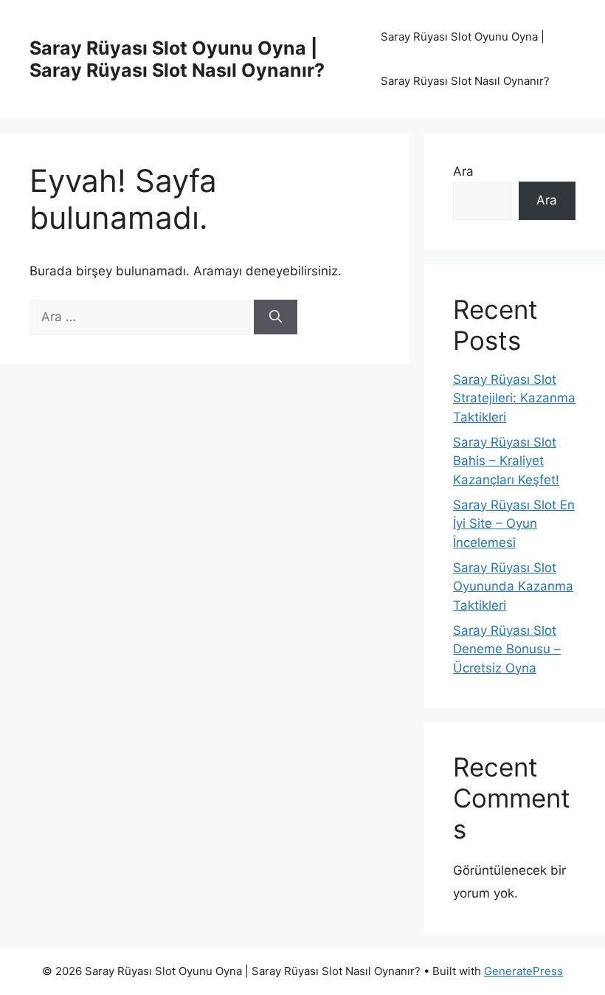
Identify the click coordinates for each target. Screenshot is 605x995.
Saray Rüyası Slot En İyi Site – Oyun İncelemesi (514, 524)
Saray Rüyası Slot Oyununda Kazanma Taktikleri (513, 586)
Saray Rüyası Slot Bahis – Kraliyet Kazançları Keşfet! (506, 461)
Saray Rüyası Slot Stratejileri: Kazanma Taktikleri (514, 398)
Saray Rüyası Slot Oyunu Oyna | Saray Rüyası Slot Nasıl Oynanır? (177, 59)
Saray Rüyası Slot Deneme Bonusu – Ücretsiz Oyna (507, 649)
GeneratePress (523, 971)
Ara (463, 171)
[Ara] (275, 317)
